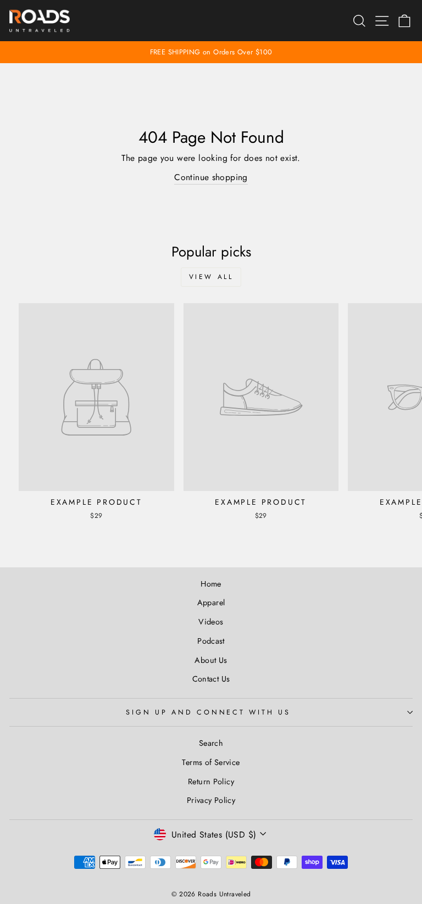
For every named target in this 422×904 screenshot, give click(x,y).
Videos (210, 621)
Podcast (211, 640)
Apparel (211, 602)
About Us (211, 660)
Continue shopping (211, 177)
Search (211, 743)
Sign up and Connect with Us (208, 712)
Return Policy (211, 781)
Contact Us (211, 678)
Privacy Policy (211, 800)
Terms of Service (211, 762)
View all (211, 277)
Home (211, 583)
